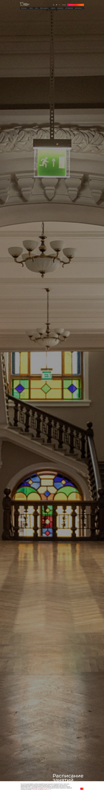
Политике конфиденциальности (41, 789)
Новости (31, 8)
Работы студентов (44, 8)
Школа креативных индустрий (75, 4)
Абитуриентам (60, 8)
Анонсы (36, 8)
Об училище (23, 8)
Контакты (64, 4)
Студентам (53, 8)
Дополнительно (78, 8)
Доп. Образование (69, 8)
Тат (53, 4)
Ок (82, 788)
